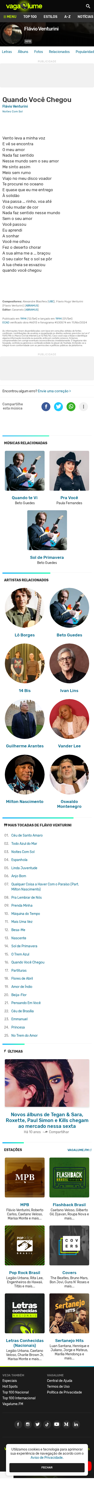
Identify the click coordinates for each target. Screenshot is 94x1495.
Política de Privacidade (64, 1392)
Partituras (19, 971)
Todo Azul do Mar (24, 844)
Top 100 (30, 17)
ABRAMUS (32, 305)
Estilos (50, 17)
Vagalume (24, 6)
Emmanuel (19, 1019)
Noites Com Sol (22, 852)
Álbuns (23, 52)
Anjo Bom (18, 876)
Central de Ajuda (59, 1381)
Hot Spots (10, 1387)
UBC (51, 301)
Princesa (18, 1027)
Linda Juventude (24, 868)
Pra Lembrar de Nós (26, 898)
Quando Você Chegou (27, 962)
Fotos (38, 52)
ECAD (5, 322)
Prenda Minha (22, 906)
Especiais (9, 1381)
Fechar (47, 1467)
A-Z (67, 17)
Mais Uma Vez (22, 922)
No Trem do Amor (24, 1036)
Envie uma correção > (54, 391)
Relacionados (59, 52)
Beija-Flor (19, 995)
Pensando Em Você (26, 1003)
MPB (28, 41)
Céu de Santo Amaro (27, 835)
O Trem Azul (20, 954)
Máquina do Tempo (25, 914)
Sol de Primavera (24, 946)
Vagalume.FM (78, 1150)
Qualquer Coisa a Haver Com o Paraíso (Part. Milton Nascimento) (45, 886)
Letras (7, 52)
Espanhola (19, 860)
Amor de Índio (21, 987)
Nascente (18, 938)
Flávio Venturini (15, 106)
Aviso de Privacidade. (47, 1458)
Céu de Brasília (22, 1011)
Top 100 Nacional (15, 1392)
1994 (23, 318)
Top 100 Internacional (18, 1398)
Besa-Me (18, 930)
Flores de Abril (22, 979)
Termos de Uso (58, 1387)
